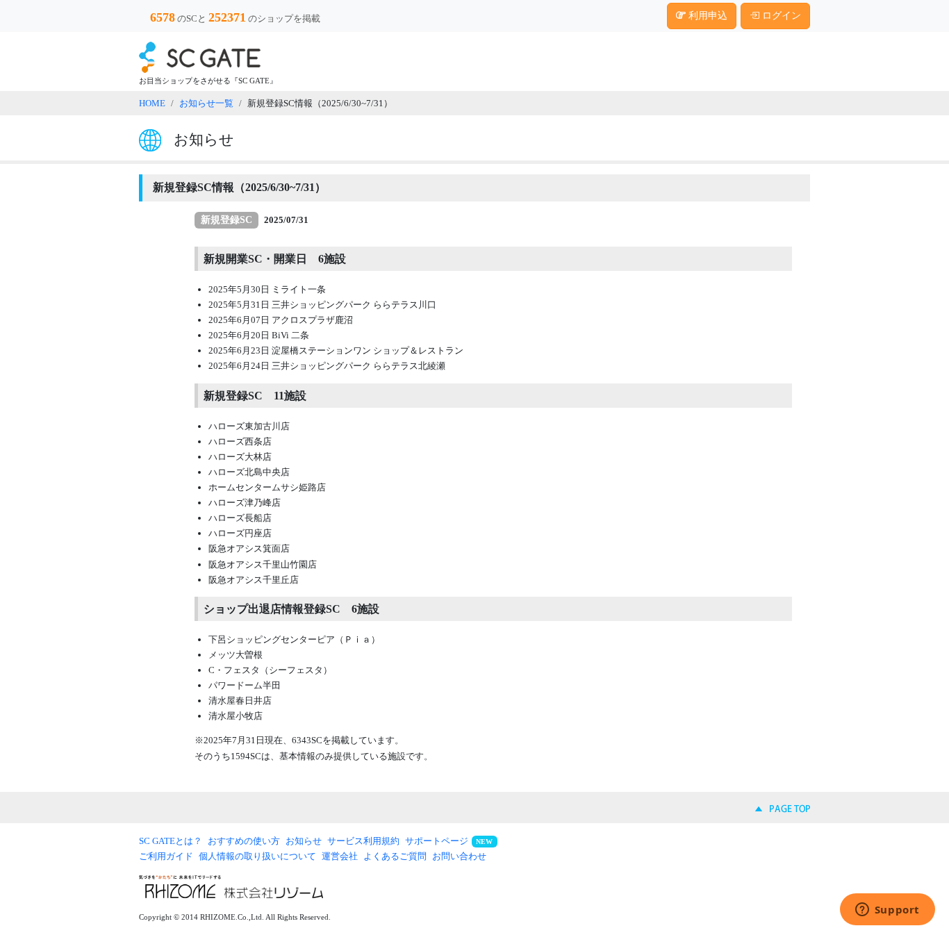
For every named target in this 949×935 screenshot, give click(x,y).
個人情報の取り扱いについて (257, 856)
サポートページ (436, 841)
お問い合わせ (459, 856)
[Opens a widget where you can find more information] (887, 910)
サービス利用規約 (363, 841)
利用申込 (706, 15)
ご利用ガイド (166, 856)
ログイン (780, 15)
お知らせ (304, 841)
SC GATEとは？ (170, 841)
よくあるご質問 (395, 856)
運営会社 (340, 856)
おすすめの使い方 (244, 841)
